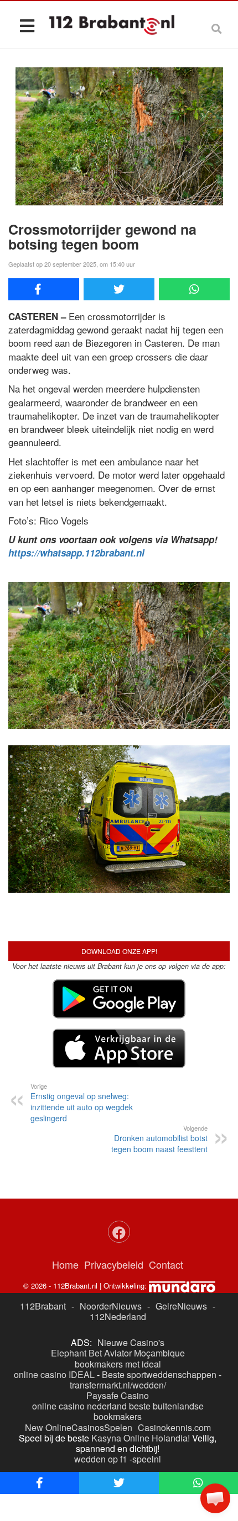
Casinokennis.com (174, 1427)
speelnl (146, 1459)
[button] (215, 1498)
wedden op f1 (100, 1459)
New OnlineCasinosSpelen (78, 1427)
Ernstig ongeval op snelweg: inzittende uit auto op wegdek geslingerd (81, 1102)
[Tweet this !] (119, 289)
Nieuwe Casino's (130, 1342)
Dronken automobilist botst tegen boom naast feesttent (159, 1138)
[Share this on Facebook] (43, 289)
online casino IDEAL (54, 1374)
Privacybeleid (113, 1264)
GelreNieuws (181, 1306)
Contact (166, 1264)
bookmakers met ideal (118, 1364)
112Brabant (43, 1306)
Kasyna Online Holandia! (140, 1438)
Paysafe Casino (117, 1395)
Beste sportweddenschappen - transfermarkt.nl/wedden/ (146, 1379)
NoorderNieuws (111, 1306)
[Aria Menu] (26, 25)
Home (65, 1264)
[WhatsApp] (194, 289)
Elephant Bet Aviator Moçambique (118, 1353)
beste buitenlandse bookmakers (149, 1411)
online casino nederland (79, 1406)
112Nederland (118, 1316)
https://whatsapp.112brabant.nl (76, 552)
